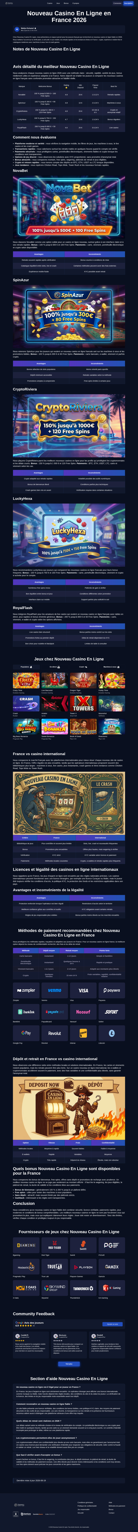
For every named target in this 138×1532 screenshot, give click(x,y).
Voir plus (69, 1364)
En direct (53, 667)
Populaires (25, 667)
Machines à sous (110, 667)
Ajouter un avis (112, 1324)
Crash (81, 667)
